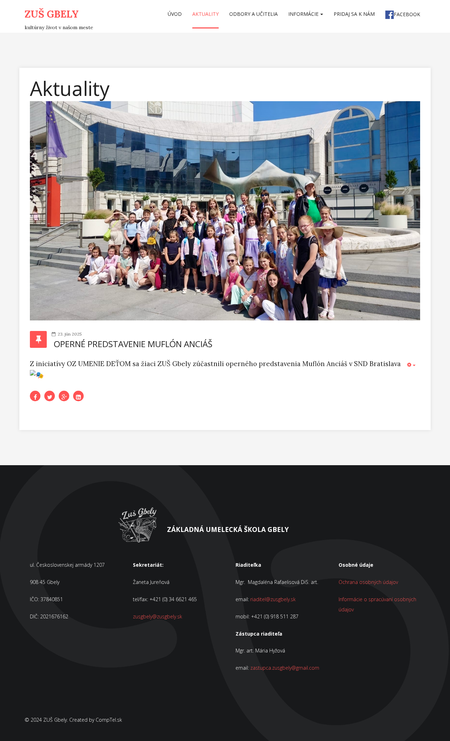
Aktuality (205, 14)
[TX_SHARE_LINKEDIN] (78, 396)
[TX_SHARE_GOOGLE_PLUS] (64, 396)
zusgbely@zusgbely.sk (157, 616)
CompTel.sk (109, 719)
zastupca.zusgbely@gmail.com (284, 667)
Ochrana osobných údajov (368, 582)
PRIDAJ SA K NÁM (354, 14)
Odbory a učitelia (253, 14)
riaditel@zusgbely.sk (273, 599)
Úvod (175, 14)
